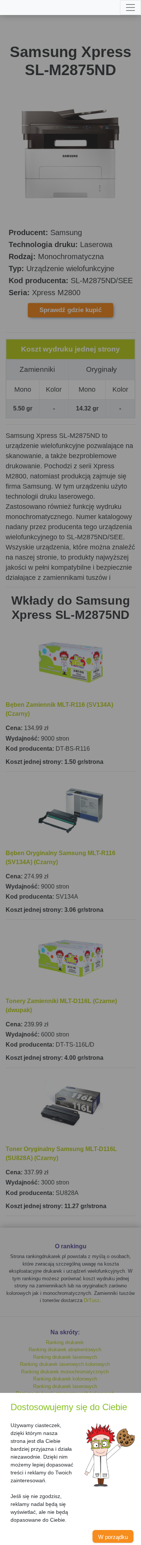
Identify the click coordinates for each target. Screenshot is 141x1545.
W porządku (113, 1537)
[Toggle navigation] (130, 7)
